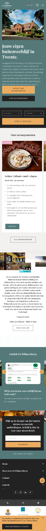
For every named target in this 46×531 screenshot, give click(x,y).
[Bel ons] (7, 503)
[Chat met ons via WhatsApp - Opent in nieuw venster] (38, 503)
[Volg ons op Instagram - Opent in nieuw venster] (20, 492)
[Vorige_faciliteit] (4, 372)
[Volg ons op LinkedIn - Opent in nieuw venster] (25, 492)
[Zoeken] (43, 5)
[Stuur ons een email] (23, 503)
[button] (43, 517)
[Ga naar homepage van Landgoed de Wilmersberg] (7, 4)
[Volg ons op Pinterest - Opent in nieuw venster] (30, 492)
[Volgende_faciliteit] (42, 372)
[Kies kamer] (42, 480)
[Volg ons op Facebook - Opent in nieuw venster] (16, 492)
